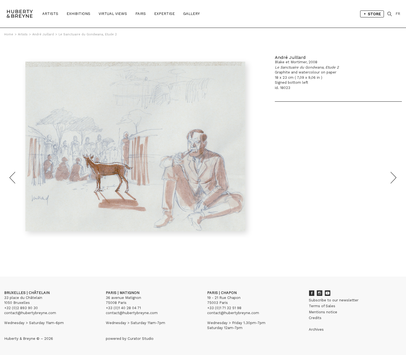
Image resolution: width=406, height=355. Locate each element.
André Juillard (43, 34)
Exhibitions (78, 14)
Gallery (191, 14)
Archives (316, 329)
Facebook (311, 293)
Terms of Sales (322, 306)
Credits (315, 318)
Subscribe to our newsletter (333, 300)
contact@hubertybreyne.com (30, 313)
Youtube (327, 293)
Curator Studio (141, 338)
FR (398, 14)
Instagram (319, 293)
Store (374, 14)
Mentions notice (323, 312)
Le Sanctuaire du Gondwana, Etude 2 (88, 34)
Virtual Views (113, 14)
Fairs (140, 14)
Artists (50, 14)
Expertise (164, 14)
